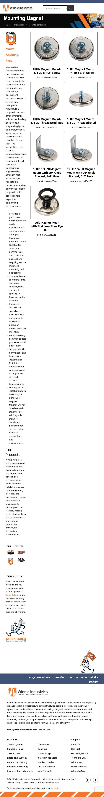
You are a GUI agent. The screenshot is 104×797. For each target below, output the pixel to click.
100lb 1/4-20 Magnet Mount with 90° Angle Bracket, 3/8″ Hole (81, 172)
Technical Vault (79, 757)
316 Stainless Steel (47, 757)
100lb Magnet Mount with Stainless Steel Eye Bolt (47, 226)
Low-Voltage (44, 753)
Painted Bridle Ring (17, 762)
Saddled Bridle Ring (17, 766)
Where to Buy (78, 771)
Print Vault (76, 762)
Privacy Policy (14, 782)
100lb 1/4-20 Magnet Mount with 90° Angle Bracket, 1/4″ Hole (46, 172)
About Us (76, 744)
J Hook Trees (13, 753)
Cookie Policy (28, 782)
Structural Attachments (20, 771)
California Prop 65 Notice (47, 782)
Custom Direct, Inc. (52, 788)
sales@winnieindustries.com (22, 729)
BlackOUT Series (46, 762)
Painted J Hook (15, 749)
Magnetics (19, 24)
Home (7, 24)
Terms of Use (68, 779)
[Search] (70, 8)
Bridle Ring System (17, 757)
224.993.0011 (44, 729)
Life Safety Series (46, 766)
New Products (45, 771)
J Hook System (15, 744)
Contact (75, 749)
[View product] (59, 36)
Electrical (42, 749)
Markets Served (79, 766)
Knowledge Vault (80, 753)
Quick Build (11, 595)
